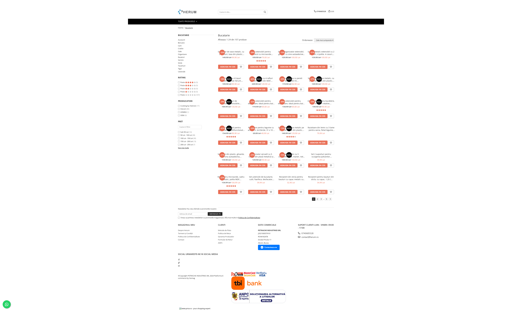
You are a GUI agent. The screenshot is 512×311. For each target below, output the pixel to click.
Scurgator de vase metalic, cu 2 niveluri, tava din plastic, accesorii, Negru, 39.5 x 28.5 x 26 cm (321, 79)
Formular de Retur (225, 239)
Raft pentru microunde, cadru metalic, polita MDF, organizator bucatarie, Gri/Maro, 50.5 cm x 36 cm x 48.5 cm (231, 178)
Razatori (181, 57)
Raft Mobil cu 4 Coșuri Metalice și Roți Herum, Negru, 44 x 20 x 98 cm (231, 79)
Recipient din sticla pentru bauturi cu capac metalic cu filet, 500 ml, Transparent (291, 178)
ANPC (220, 243)
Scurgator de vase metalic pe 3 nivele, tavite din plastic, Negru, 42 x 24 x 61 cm (291, 128)
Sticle (180, 63)
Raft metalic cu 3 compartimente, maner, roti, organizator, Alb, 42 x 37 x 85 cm (291, 155)
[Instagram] (179, 266)
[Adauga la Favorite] (241, 67)
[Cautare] (265, 12)
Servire (180, 60)
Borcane (181, 43)
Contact (181, 239)
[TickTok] (179, 262)
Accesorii (181, 40)
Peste (182, 82)
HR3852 (183, 112)
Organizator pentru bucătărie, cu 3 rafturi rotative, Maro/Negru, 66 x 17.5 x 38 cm (321, 102)
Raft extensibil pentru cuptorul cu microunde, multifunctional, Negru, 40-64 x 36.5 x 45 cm (261, 52)
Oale (180, 51)
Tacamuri (181, 66)
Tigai (180, 68)
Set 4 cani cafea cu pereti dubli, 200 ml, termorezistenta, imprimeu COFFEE (291, 79)
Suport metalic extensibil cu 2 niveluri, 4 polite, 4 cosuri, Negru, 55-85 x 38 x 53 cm (321, 52)
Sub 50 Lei (184, 132)
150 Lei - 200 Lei (186, 141)
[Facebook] (179, 259)
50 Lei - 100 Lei (186, 135)
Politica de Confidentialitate (249, 217)
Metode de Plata (224, 230)
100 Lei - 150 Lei (186, 138)
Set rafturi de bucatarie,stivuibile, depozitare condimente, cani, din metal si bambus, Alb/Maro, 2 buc (231, 102)
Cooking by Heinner (188, 106)
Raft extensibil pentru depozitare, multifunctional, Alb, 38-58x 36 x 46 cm (231, 128)
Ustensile (181, 71)
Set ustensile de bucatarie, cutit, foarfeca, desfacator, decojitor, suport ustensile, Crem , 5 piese (261, 178)
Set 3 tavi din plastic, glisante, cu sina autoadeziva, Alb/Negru (231, 155)
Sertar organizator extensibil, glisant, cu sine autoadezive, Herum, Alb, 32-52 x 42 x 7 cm (291, 52)
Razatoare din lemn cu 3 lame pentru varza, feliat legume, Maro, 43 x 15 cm (321, 128)
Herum (183, 109)
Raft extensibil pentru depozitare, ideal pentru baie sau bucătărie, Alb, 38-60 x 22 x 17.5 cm (261, 102)
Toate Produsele (186, 21)
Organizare (182, 54)
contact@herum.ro (310, 237)
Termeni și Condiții (185, 233)
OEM (182, 115)
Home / (181, 27)
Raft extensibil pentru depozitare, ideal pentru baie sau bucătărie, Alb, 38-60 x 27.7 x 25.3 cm (291, 102)
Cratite (180, 48)
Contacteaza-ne (270, 247)
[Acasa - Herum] (191, 12)
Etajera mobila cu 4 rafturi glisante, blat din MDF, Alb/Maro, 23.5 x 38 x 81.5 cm (261, 79)
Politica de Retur (224, 233)
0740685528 (307, 233)
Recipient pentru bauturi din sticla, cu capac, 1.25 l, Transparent (321, 178)
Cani (179, 45)
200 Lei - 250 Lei (186, 144)
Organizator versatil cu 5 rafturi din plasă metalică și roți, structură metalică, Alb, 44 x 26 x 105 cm (261, 155)
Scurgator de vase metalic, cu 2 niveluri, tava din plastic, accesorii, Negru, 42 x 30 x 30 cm (231, 52)
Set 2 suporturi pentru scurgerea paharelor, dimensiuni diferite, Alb (321, 155)
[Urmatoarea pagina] (330, 199)
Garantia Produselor (226, 236)
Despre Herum (184, 230)
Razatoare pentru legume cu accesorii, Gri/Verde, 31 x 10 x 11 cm (261, 128)
